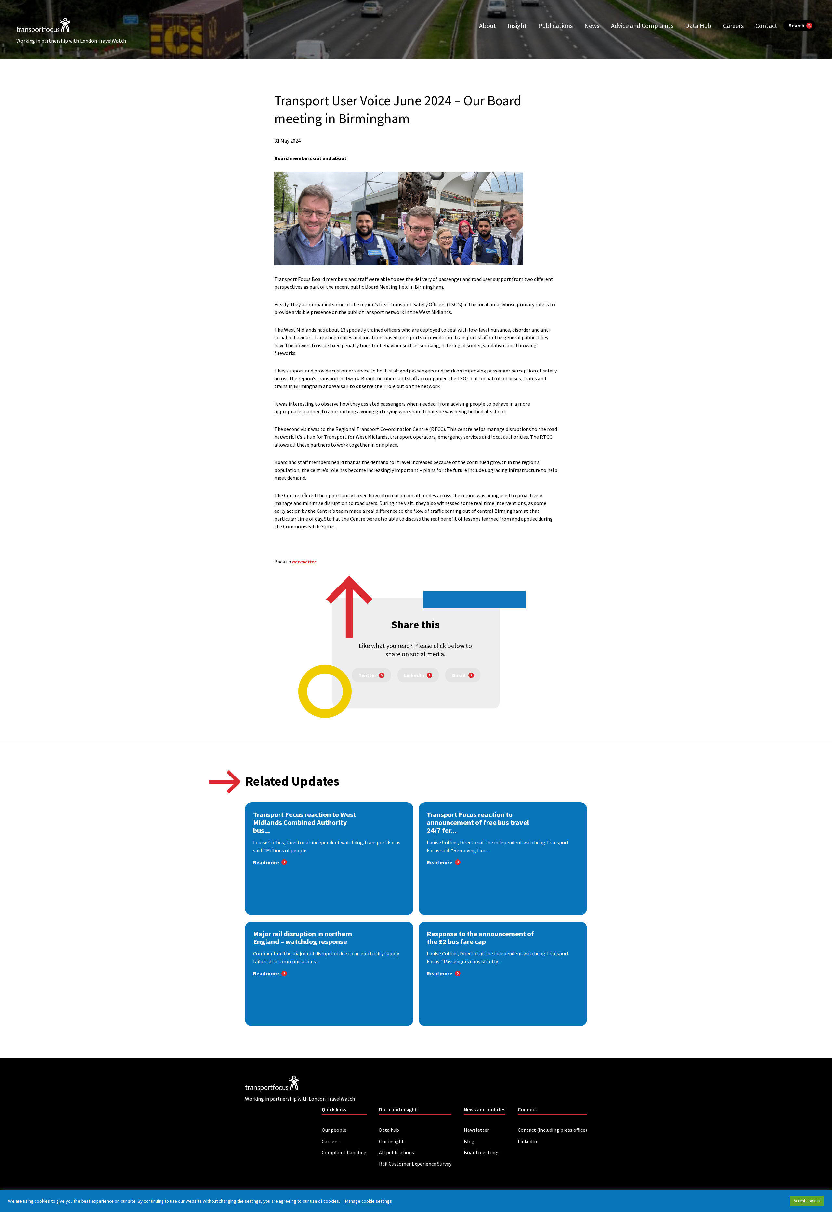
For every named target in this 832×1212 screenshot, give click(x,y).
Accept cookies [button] (807, 1201)
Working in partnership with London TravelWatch (71, 40)
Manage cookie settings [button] (368, 1201)
